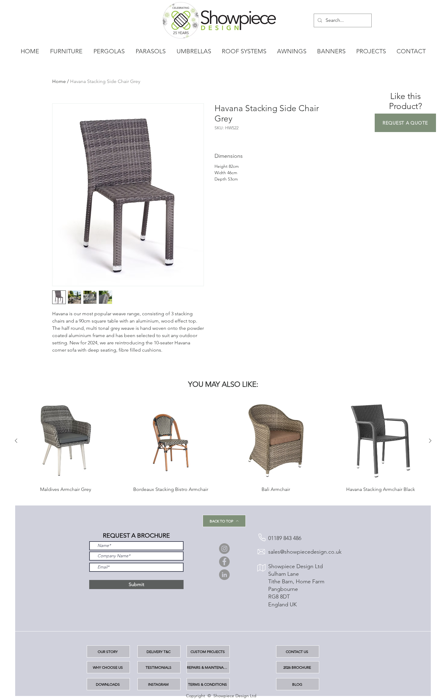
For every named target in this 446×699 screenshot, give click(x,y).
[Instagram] (224, 548)
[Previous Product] (16, 440)
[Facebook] (224, 561)
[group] (223, 449)
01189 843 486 (284, 538)
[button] (405, 123)
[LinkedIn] (224, 574)
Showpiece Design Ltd (295, 566)
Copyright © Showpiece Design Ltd (221, 695)
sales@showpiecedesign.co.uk (305, 551)
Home (59, 81)
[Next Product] (430, 440)
